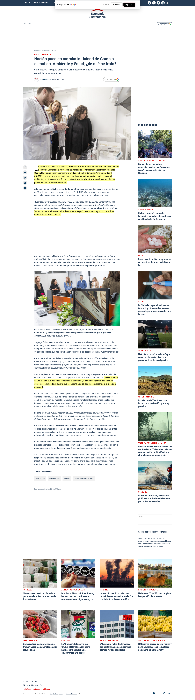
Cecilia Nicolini (54, 478)
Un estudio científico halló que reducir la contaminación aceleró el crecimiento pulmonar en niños (116, 596)
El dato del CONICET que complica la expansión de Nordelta (154, 595)
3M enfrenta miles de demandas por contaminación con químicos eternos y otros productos (115, 647)
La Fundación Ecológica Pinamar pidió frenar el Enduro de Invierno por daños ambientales (154, 498)
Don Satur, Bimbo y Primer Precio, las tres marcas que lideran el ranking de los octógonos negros (77, 596)
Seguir (128, 5)
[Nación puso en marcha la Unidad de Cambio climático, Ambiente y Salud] (97, 13)
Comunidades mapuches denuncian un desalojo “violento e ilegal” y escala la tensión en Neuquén (154, 169)
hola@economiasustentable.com (37, 689)
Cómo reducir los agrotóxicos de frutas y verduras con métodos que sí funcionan (40, 647)
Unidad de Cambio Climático (83, 478)
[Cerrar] (137, 3)
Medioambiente (41, 3)
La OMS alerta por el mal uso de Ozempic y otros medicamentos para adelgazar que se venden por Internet (154, 310)
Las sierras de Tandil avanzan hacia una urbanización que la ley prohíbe (153, 403)
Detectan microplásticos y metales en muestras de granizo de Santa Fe (154, 262)
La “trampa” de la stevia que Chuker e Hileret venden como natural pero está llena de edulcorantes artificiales (75, 648)
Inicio (27, 3)
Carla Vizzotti (40, 478)
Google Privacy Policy (56, 694)
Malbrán (67, 478)
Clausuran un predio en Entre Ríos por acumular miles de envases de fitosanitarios (39, 596)
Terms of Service (71, 694)
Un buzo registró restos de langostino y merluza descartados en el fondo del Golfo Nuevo (154, 216)
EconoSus (47, 79)
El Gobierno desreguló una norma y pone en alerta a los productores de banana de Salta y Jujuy (155, 647)
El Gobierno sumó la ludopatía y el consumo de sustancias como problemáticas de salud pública (154, 357)
